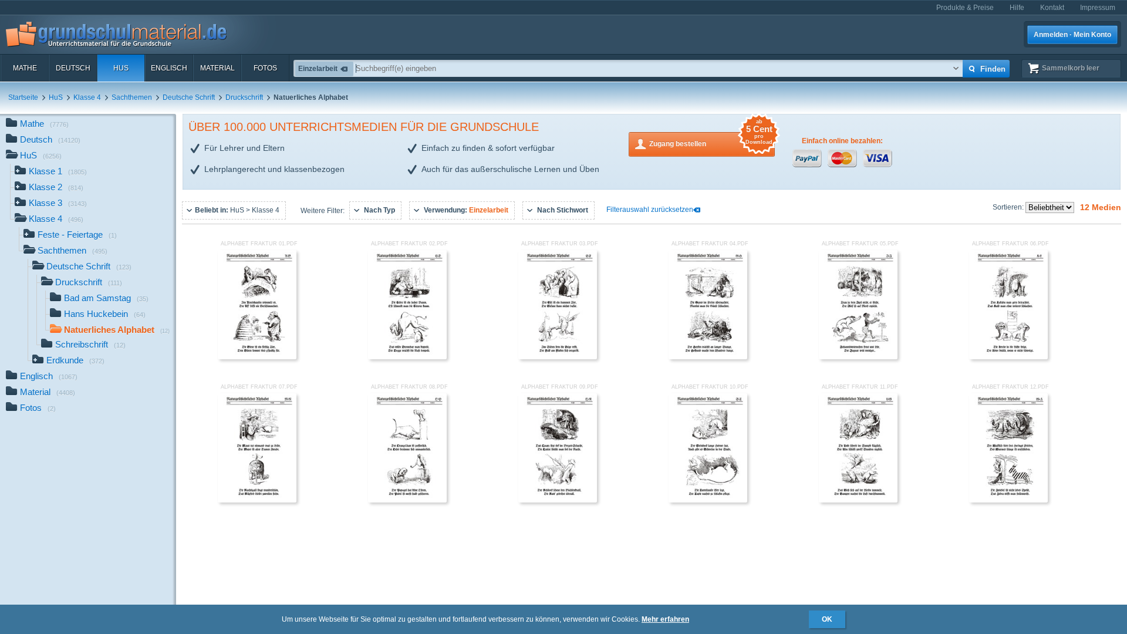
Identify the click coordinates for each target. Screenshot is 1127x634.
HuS (121, 68)
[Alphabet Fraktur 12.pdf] (1008, 500)
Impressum (1097, 8)
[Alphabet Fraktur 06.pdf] (1008, 357)
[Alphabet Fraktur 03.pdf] (557, 357)
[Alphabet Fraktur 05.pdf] (858, 357)
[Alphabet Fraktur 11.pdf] (858, 500)
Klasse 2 (56, 187)
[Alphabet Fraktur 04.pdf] (708, 357)
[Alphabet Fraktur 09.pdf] (557, 500)
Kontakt (1052, 8)
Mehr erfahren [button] (665, 619)
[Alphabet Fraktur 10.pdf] (708, 500)
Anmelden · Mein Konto (1072, 35)
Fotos (265, 68)
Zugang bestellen (710, 140)
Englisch (169, 68)
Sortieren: (1009, 207)
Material (217, 68)
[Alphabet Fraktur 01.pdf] (257, 357)
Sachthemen (132, 97)
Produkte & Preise (965, 8)
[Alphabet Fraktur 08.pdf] (407, 500)
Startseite (23, 97)
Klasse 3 (58, 203)
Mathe (25, 68)
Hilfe (1017, 8)
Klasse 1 (58, 171)
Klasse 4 (87, 97)
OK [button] (827, 619)
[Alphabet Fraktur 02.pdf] (407, 357)
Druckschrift (244, 97)
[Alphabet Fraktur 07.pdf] (257, 500)
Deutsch (73, 68)
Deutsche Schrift (189, 97)
